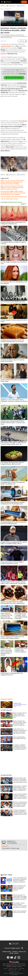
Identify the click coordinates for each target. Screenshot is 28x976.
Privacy (16, 968)
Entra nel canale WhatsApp (15, 77)
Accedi (24, 2)
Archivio (16, 953)
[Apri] (2, 2)
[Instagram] (19, 958)
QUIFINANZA (8, 966)
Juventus (3, 54)
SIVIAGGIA (24, 965)
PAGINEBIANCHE (9, 965)
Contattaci (15, 951)
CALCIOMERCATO (7, 9)
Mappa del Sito (22, 951)
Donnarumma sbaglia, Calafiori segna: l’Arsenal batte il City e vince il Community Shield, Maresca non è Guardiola (13, 192)
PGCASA (4, 965)
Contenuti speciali (6, 951)
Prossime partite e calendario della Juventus (14, 197)
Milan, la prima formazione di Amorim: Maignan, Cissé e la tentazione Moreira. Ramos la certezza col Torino (12, 187)
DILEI (20, 965)
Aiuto (19, 969)
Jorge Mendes (23, 121)
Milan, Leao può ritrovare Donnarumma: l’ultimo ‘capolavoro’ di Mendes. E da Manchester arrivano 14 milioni (13, 182)
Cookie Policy (21, 968)
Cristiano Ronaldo (6, 46)
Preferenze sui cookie (12, 969)
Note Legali (11, 968)
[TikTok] (15, 958)
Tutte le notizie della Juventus (9, 199)
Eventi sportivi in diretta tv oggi (10, 848)
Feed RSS (11, 953)
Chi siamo (5, 968)
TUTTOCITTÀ (15, 965)
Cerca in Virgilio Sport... (13, 948)
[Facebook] (8, 958)
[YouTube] (11, 958)
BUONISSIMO (14, 966)
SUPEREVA (19, 966)
